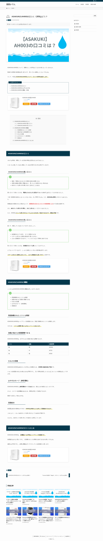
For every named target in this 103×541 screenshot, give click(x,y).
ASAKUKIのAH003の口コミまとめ (24, 140)
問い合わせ (42, 536)
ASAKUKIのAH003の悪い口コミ (24, 123)
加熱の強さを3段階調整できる (24, 132)
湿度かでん (11, 4)
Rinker (28, 99)
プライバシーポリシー (59, 536)
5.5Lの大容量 (20, 134)
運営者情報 (36, 536)
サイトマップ (49, 536)
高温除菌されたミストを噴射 (24, 130)
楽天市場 (34, 103)
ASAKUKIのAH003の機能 (22, 128)
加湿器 (9, 20)
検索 (95, 15)
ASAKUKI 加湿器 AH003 (29, 97)
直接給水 (19, 138)
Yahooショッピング (44, 103)
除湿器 (77, 30)
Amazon (26, 103)
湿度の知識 (78, 26)
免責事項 (67, 536)
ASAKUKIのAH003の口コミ (22, 121)
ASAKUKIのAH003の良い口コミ (24, 125)
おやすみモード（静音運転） (24, 136)
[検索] (96, 1)
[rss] (94, 1)
